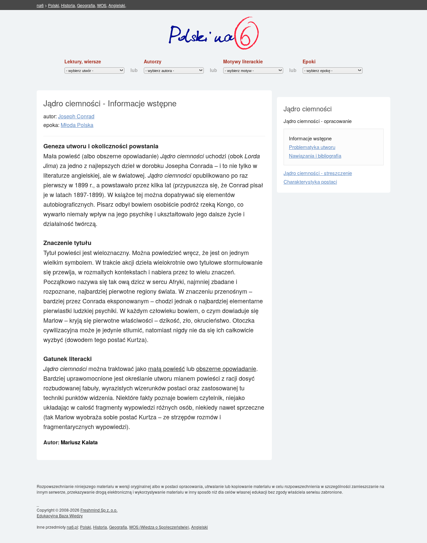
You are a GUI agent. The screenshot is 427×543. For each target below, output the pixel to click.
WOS (101, 5)
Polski (53, 5)
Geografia (86, 5)
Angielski (116, 5)
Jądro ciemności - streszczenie (318, 172)
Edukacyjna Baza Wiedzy (60, 515)
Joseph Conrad (76, 116)
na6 (40, 5)
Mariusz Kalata (79, 442)
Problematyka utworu (312, 146)
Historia (68, 5)
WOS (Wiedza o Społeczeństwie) (159, 527)
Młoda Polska (77, 125)
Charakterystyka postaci (310, 181)
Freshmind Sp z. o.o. (98, 510)
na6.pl (72, 527)
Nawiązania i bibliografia (315, 155)
